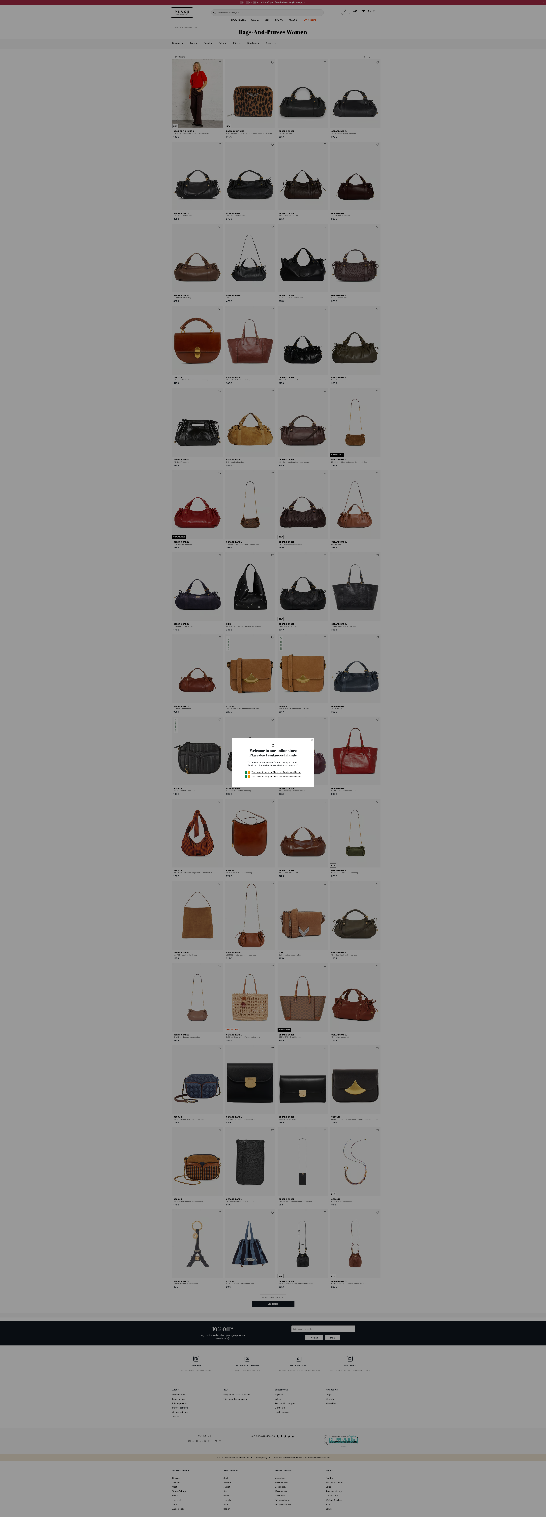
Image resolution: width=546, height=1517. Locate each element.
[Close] (312, 740)
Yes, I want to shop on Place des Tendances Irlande (276, 772)
